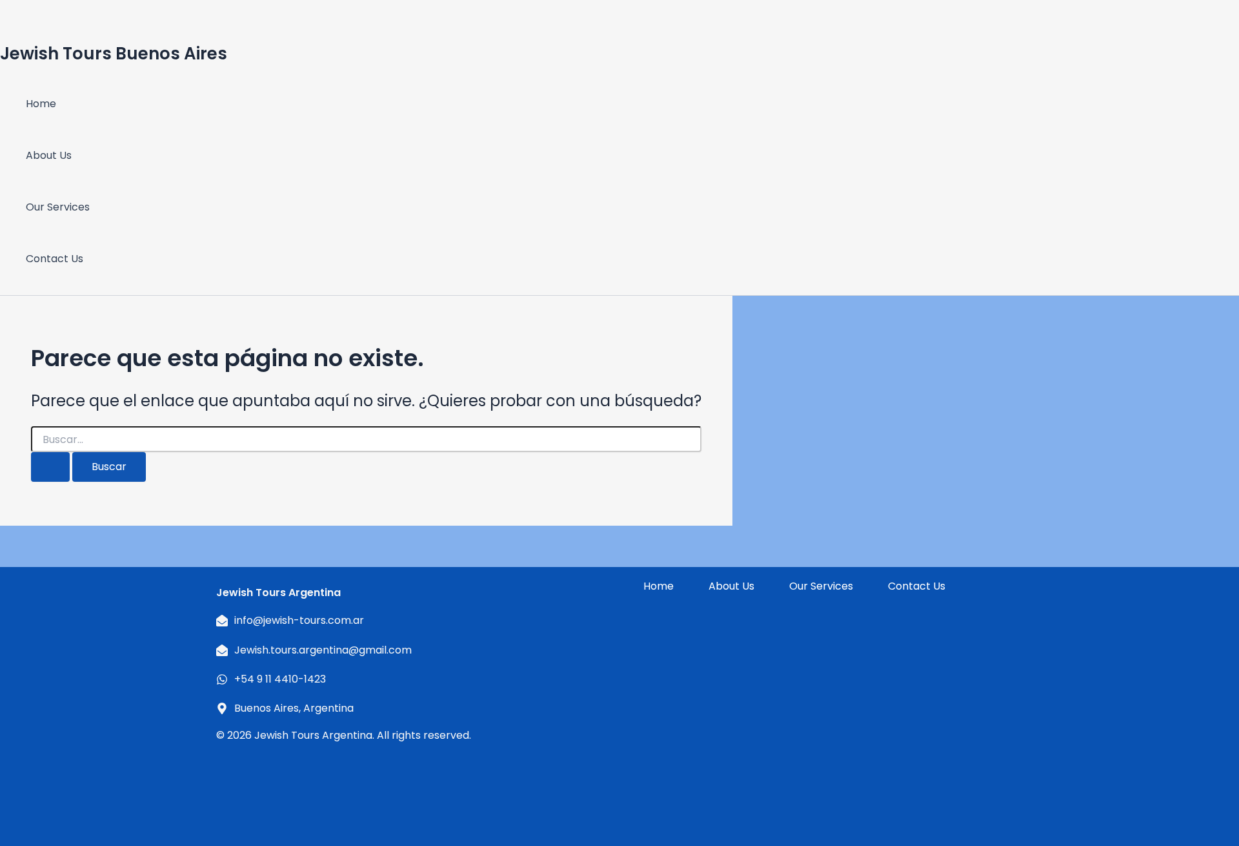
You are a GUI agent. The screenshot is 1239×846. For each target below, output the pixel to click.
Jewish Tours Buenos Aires (113, 53)
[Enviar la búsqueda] (50, 467)
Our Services (58, 207)
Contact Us (54, 258)
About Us (49, 155)
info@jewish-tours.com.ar (299, 620)
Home (41, 103)
